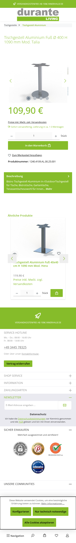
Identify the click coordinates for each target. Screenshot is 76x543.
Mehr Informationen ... (53, 503)
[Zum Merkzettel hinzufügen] (59, 254)
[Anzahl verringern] (11, 136)
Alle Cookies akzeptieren (39, 522)
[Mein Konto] (67, 535)
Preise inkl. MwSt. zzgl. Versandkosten (27, 122)
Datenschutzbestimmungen (32, 418)
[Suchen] (32, 535)
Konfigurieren (20, 511)
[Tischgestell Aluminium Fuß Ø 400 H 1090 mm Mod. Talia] (38, 81)
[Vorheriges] (11, 80)
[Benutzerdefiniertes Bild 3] (38, 467)
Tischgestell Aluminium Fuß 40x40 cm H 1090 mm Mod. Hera (35, 264)
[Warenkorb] (44, 535)
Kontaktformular (30, 353)
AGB (21, 421)
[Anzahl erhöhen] (55, 136)
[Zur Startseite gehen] (38, 14)
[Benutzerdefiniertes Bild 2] (55, 449)
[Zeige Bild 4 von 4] (47, 98)
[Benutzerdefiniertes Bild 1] (38, 449)
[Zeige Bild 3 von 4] (41, 98)
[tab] (38, 182)
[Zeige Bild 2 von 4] (34, 98)
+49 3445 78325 (15, 347)
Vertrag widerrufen (18, 363)
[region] (38, 81)
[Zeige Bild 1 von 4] (28, 98)
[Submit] (65, 405)
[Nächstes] (65, 80)
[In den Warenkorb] (56, 293)
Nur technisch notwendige (50, 511)
